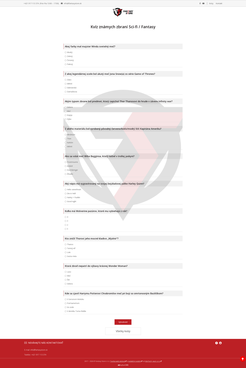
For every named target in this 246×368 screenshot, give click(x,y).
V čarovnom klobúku (75, 299)
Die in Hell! (71, 193)
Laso (69, 272)
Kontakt (219, 3)
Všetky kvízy (123, 331)
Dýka (69, 119)
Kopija (69, 115)
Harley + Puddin (73, 197)
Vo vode (70, 307)
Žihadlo (70, 174)
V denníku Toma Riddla (76, 311)
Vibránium (71, 134)
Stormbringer (72, 170)
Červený (70, 60)
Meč (69, 111)
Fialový (70, 64)
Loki (68, 252)
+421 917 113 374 (38, 355)
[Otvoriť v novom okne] (123, 364)
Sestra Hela (71, 256)
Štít (68, 280)
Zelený (70, 56)
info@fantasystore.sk (39, 350)
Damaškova (72, 91)
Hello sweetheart (74, 189)
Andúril (70, 166)
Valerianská (71, 87)
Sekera (70, 107)
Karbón (70, 142)
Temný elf (71, 248)
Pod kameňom (73, 303)
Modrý (69, 52)
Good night (71, 201)
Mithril (69, 83)
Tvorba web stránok (117, 361)
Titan (69, 138)
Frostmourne (72, 162)
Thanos (70, 244)
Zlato (69, 79)
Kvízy (211, 3)
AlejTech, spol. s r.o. (152, 361)
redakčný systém (134, 361)
